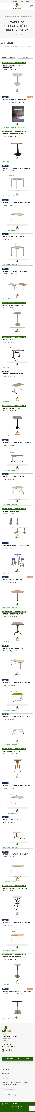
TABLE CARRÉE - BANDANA (13, 237)
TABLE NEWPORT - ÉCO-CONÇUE (16, 99)
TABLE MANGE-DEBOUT (12, 408)
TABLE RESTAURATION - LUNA (15, 477)
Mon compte (6, 1069)
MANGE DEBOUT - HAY (12, 751)
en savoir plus (16, 34)
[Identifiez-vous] (27, 6)
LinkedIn (3, 1050)
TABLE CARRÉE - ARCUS (12, 820)
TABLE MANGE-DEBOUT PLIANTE (16, 888)
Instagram (7, 1050)
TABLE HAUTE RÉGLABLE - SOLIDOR (17, 991)
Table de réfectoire (14, 46)
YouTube (10, 1050)
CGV (17, 1108)
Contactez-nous (7, 1065)
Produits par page (8, 57)
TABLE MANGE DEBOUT (12, 957)
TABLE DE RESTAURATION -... (14, 134)
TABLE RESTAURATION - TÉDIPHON (17, 442)
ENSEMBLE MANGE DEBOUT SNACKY (17, 545)
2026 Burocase (11, 1104)
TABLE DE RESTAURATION (13, 305)
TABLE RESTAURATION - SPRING (15, 717)
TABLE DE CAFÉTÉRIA (11, 511)
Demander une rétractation (17, 1058)
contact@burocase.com (9, 1046)
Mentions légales (17, 1106)
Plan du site (5, 1073)
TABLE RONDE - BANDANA (13, 580)
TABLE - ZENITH (9, 340)
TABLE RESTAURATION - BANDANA (16, 168)
